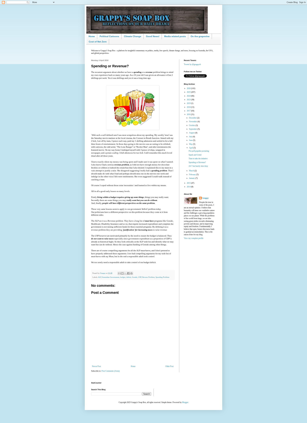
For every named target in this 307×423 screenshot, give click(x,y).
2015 (189, 183)
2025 (189, 92)
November (193, 121)
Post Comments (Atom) (111, 371)
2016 (189, 114)
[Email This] (119, 273)
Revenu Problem (148, 277)
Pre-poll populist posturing (199, 151)
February (192, 174)
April (191, 148)
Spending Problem (162, 277)
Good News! (152, 36)
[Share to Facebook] (128, 273)
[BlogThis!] (122, 273)
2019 (189, 103)
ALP (99, 277)
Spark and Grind (195, 155)
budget (122, 277)
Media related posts (175, 36)
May (191, 144)
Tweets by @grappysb (192, 64)
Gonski (134, 277)
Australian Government (110, 277)
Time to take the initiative (198, 158)
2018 (189, 107)
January (192, 178)
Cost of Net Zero (98, 41)
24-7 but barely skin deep (198, 166)
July (191, 136)
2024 (189, 96)
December (193, 118)
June (191, 140)
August (192, 133)
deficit (128, 277)
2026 (189, 88)
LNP (139, 277)
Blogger (185, 402)
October (192, 125)
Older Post (169, 366)
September (193, 129)
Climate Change (132, 36)
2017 (189, 111)
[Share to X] (125, 273)
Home (92, 36)
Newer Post (96, 366)
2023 (189, 99)
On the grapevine (200, 36)
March (191, 171)
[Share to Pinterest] (131, 273)
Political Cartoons (109, 36)
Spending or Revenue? (197, 162)
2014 (189, 187)
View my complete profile (193, 238)
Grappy (205, 198)
